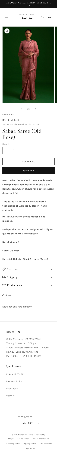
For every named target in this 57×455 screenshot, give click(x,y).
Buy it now (28, 170)
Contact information (40, 439)
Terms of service (45, 443)
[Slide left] (21, 108)
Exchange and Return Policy (17, 306)
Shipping (17, 124)
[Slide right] (35, 108)
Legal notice (30, 448)
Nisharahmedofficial (26, 435)
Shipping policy (29, 443)
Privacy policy (14, 443)
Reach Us (11, 395)
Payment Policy (14, 381)
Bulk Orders (12, 388)
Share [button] (8, 294)
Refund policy (23, 439)
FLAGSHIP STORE (14, 374)
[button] (6, 16)
